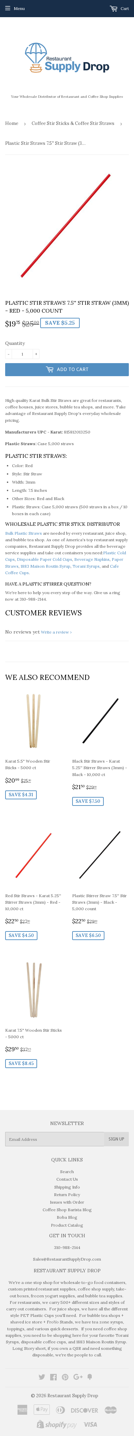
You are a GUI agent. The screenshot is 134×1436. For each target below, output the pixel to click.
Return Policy (67, 1194)
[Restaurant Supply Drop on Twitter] (41, 1378)
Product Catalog (67, 1225)
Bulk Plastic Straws (23, 533)
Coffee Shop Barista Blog (67, 1209)
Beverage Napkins (92, 559)
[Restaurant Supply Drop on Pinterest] (65, 1378)
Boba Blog (67, 1217)
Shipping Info (67, 1187)
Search (67, 1171)
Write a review (55, 632)
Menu (19, 8)
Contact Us (67, 1179)
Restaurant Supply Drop (72, 1396)
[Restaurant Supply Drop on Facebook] (53, 1378)
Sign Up (116, 1139)
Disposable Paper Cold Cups (44, 559)
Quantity (15, 343)
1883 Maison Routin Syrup (45, 566)
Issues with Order (67, 1202)
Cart (124, 8)
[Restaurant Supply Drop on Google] (78, 1378)
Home (11, 123)
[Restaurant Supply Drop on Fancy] (89, 1378)
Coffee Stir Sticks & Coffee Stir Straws (73, 123)
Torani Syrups (86, 566)
